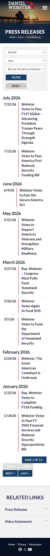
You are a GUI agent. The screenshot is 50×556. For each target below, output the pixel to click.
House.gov (35, 544)
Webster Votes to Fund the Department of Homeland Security (32, 331)
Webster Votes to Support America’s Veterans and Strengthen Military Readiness (31, 236)
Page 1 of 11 (34, 459)
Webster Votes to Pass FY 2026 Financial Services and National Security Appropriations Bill (32, 432)
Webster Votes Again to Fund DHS (31, 306)
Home (12, 37)
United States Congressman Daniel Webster (21, 6)
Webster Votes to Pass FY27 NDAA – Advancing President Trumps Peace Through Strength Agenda (32, 123)
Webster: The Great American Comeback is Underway (31, 368)
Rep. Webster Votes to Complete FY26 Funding (31, 400)
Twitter (25, 549)
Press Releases (34, 37)
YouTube (30, 549)
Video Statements (18, 521)
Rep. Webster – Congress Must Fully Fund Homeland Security (31, 281)
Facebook (20, 549)
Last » (25, 473)
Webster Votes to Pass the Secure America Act (31, 197)
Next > (10, 473)
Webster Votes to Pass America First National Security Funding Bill (31, 163)
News (21, 37)
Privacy (22, 544)
